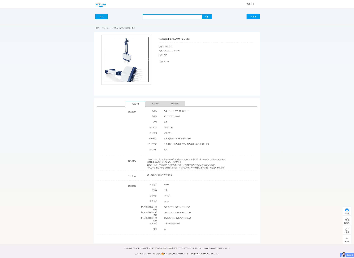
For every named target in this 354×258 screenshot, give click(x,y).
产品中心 (105, 28)
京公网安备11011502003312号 (176, 254)
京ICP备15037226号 (143, 254)
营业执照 (156, 254)
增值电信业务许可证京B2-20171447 (204, 254)
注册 (252, 4)
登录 (248, 4)
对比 (253, 17)
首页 (97, 28)
